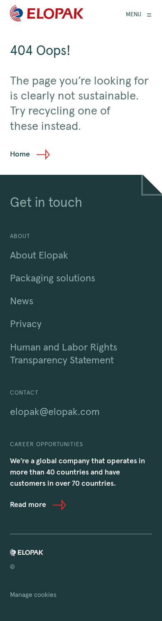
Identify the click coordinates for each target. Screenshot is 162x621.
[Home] (46, 15)
